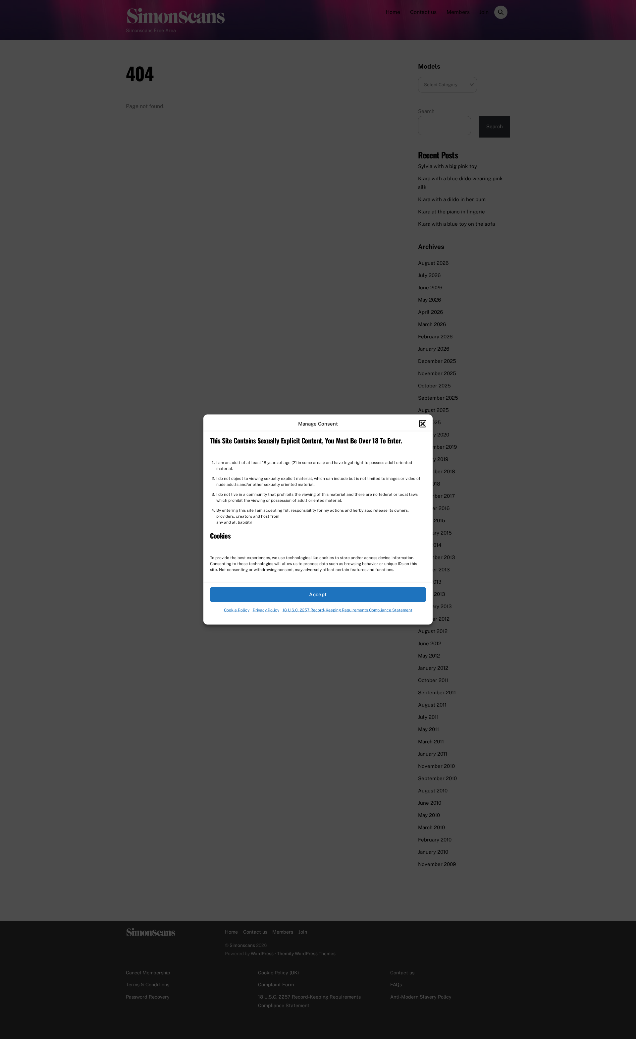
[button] (422, 423)
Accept (318, 594)
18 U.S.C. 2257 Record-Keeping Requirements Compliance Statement (347, 610)
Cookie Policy (236, 610)
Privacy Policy (266, 610)
